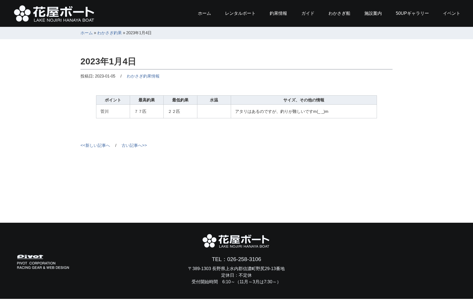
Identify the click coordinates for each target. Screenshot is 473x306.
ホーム (204, 13)
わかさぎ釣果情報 (143, 76)
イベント (451, 13)
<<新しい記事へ (95, 145)
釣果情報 (278, 13)
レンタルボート (240, 13)
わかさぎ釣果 (109, 32)
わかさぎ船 (339, 13)
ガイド (308, 13)
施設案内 (373, 13)
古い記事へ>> (134, 145)
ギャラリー (412, 13)
